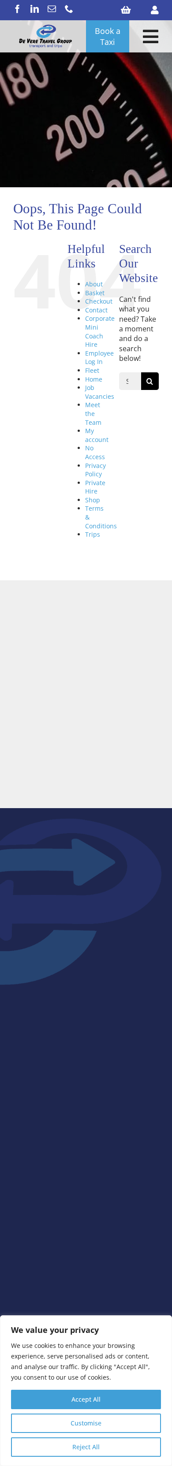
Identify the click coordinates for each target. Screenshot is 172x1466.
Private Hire (95, 487)
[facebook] (17, 8)
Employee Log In (99, 357)
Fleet (92, 370)
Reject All (86, 1447)
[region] (86, 1390)
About (94, 284)
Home (93, 379)
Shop (92, 500)
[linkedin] (34, 8)
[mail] (52, 8)
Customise (86, 1423)
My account (96, 435)
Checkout (98, 301)
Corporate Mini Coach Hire (100, 331)
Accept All (86, 1399)
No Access (95, 452)
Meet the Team (93, 413)
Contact (96, 310)
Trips (92, 534)
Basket (95, 293)
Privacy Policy (95, 470)
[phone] (69, 8)
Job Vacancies (99, 392)
